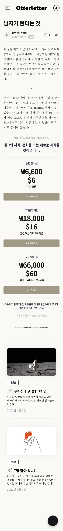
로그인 (37, 315)
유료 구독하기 (32, 196)
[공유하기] (56, 35)
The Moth (35, 49)
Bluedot (27, 327)
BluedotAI (44, 327)
